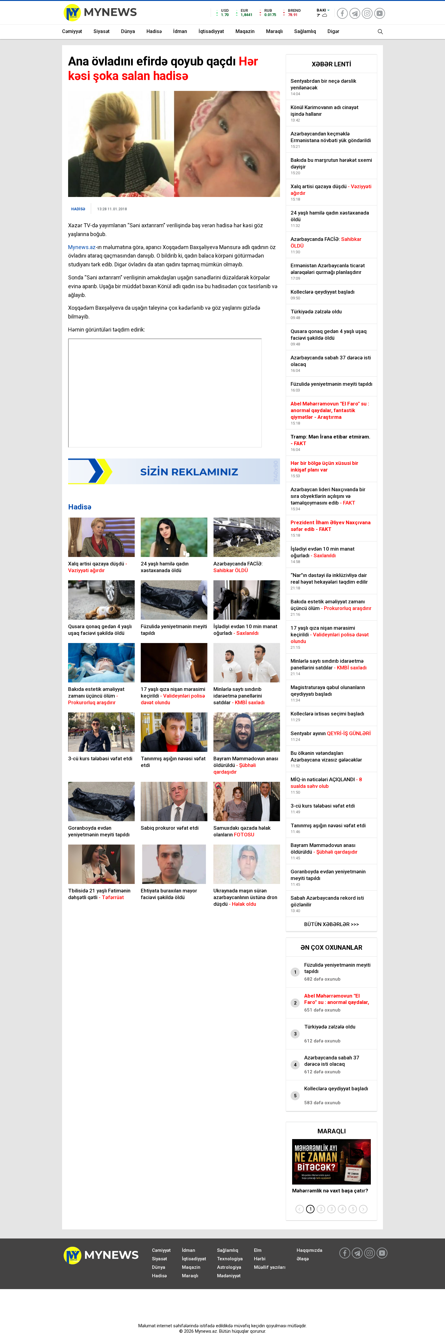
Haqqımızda (309, 1250)
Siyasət (102, 31)
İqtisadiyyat (211, 31)
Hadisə (154, 31)
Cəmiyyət (72, 31)
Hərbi (259, 1259)
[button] (310, 1209)
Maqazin (245, 31)
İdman (180, 31)
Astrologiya (229, 1267)
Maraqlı (274, 31)
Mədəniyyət (229, 1275)
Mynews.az (82, 247)
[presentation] (299, 1209)
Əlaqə (303, 1259)
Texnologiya (230, 1259)
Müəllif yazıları (269, 1267)
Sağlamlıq (305, 31)
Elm (258, 1250)
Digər (333, 31)
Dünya (128, 31)
